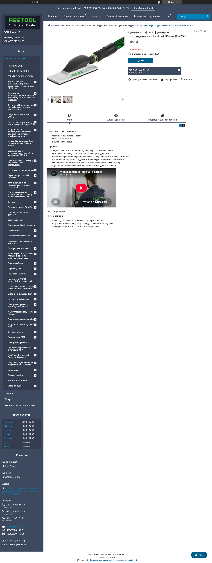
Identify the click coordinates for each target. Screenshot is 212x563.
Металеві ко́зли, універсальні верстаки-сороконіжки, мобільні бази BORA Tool (21, 84)
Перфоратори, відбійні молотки (18, 176)
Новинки (95, 16)
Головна (52, 16)
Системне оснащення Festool (21, 294)
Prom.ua (120, 554)
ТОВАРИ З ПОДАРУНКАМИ (20, 76)
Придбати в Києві (143, 8)
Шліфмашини (78, 25)
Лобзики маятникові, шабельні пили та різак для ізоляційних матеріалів (21, 194)
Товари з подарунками (147, 16)
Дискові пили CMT (16, 337)
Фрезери (12, 202)
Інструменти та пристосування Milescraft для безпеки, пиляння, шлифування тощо (20, 132)
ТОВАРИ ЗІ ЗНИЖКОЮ (18, 71)
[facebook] (180, 126)
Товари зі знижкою (117, 16)
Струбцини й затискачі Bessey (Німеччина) (18, 356)
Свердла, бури (14, 385)
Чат (201, 555)
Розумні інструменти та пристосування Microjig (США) (22, 123)
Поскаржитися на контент (101, 560)
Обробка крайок (15, 220)
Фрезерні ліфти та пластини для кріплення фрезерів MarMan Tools (21, 107)
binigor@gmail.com (14, 526)
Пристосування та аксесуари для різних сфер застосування (21, 162)
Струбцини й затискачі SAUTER (18, 115)
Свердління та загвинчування (22, 170)
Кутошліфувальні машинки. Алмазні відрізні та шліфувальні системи (21, 255)
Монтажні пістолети (17, 380)
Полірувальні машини (18, 248)
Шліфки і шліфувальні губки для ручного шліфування (112, 25)
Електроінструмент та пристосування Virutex (18, 305)
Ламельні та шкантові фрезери (18, 213)
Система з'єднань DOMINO (20, 207)
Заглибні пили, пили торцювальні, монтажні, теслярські (19, 184)
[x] (183, 126)
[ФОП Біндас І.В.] (22, 22)
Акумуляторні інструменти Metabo (20, 313)
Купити (140, 60)
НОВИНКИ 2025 (15, 66)
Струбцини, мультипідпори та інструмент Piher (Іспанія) (21, 363)
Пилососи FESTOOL (17, 273)
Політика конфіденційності (125, 560)
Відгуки (9, 399)
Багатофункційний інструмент (22, 225)
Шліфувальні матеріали (19, 235)
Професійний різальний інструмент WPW (19, 348)
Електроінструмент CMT (19, 342)
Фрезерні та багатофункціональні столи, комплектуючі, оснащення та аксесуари (21, 96)
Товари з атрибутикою (18, 299)
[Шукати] (207, 16)
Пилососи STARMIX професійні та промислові (20, 280)
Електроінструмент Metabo (21, 319)
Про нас (9, 393)
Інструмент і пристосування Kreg (21, 325)
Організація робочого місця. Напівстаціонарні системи (21, 287)
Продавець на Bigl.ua (106, 557)
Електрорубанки (15, 263)
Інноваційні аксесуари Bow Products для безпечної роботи (20, 143)
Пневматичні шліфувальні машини (20, 242)
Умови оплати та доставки (20, 405)
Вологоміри (13, 370)
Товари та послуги (73, 16)
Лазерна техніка (15, 375)
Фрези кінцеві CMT (17, 332)
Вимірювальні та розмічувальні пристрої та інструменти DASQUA (20, 153)
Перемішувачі (14, 268)
